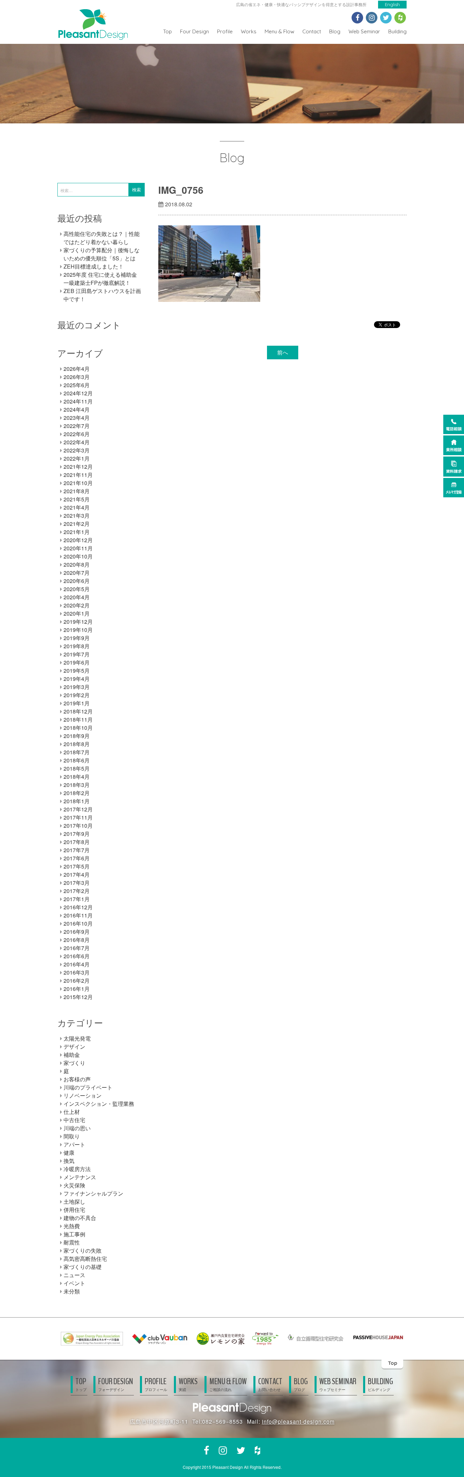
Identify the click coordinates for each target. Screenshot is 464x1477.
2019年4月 (77, 679)
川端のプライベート (88, 1087)
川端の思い (77, 1128)
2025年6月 (77, 385)
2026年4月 (77, 369)
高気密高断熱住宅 (85, 1259)
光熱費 (72, 1226)
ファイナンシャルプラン (93, 1193)
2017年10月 (78, 825)
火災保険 (74, 1185)
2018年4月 (77, 776)
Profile (225, 31)
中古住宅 (74, 1120)
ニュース (74, 1275)
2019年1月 (77, 703)
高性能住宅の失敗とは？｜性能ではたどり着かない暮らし (102, 238)
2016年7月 (77, 948)
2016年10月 (78, 923)
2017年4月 (77, 874)
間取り (72, 1136)
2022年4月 (77, 442)
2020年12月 (78, 540)
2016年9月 (77, 931)
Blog (334, 31)
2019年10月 (78, 630)
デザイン (74, 1046)
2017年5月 (77, 866)
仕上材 (72, 1112)
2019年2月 (77, 695)
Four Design (194, 31)
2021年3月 (77, 515)
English (392, 4)
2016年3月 (77, 972)
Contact (311, 31)
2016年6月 (77, 956)
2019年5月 (77, 670)
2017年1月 (77, 899)
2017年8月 (77, 842)
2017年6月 (77, 858)
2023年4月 (77, 418)
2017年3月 (77, 883)
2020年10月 (78, 556)
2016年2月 (77, 980)
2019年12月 (78, 621)
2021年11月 (78, 475)
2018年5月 (77, 768)
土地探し (74, 1201)
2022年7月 (77, 426)
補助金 (72, 1055)
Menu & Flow (279, 31)
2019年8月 (77, 646)
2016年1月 (77, 989)
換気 (69, 1161)
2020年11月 (78, 548)
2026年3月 (77, 377)
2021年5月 (77, 499)
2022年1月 (77, 458)
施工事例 (74, 1234)
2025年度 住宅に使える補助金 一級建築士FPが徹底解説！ (100, 279)
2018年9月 (77, 736)
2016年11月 (78, 915)
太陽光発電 (77, 1038)
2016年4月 (77, 964)
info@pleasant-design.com (298, 1421)
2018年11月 (78, 719)
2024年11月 (78, 401)
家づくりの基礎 (83, 1267)
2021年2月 (77, 524)
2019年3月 (77, 687)
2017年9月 (77, 834)
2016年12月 (78, 907)
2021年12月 (78, 466)
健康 (69, 1152)
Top (167, 31)
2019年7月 (77, 654)
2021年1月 (77, 532)
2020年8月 (77, 564)
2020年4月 (77, 597)
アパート (74, 1144)
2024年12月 (78, 393)
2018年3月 (77, 785)
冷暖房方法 (77, 1169)
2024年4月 (77, 409)
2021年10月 (78, 483)
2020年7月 (77, 573)
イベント (74, 1283)
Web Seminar (364, 31)
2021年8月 (77, 491)
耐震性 (72, 1242)
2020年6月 (77, 581)
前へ (282, 352)
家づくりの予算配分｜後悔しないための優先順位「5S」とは (102, 254)
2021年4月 (77, 507)
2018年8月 (77, 744)
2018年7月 (77, 752)
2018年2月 (77, 793)
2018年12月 (78, 711)
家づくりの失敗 (83, 1250)
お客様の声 (77, 1079)
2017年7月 (77, 850)
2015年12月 (78, 997)
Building (397, 31)
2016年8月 (77, 940)
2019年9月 (77, 638)
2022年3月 (77, 450)
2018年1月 (77, 801)
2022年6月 (77, 434)
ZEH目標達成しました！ (94, 266)
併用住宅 (74, 1210)
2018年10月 (78, 728)
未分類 (72, 1291)
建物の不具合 (80, 1218)
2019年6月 (77, 662)
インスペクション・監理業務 (99, 1103)
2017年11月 (78, 817)
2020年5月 (77, 589)
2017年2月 (77, 891)
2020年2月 (77, 605)
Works (248, 31)
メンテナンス (80, 1177)
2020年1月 (77, 613)
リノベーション (83, 1095)
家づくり (74, 1063)
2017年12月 (78, 809)
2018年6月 (77, 760)
